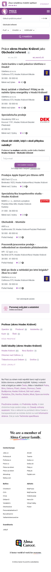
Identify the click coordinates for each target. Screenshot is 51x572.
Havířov (18, 394)
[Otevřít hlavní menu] (48, 11)
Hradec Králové (8, 351)
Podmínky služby (29, 404)
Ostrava (9, 388)
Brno (3, 388)
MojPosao (30, 489)
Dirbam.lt (6, 499)
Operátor (5, 329)
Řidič (15, 334)
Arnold (29, 453)
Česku (24, 385)
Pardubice (5, 394)
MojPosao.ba (31, 492)
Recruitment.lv (8, 514)
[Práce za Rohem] (8, 11)
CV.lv (4, 492)
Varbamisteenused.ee (10, 517)
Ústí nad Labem (33, 391)
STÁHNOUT (44, 4)
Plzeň (16, 388)
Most (32, 394)
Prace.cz (6, 464)
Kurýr (3, 334)
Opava (38, 394)
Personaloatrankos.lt (10, 510)
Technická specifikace (29, 416)
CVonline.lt (6, 489)
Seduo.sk (30, 464)
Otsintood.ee (7, 507)
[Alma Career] (25, 543)
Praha (46, 385)
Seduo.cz (30, 460)
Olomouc (31, 388)
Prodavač (19, 329)
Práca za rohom (8, 467)
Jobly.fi (5, 530)
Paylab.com (31, 474)
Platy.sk (29, 471)
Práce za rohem (8, 471)
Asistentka (34, 329)
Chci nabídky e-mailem (25, 165)
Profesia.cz (7, 460)
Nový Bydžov (27, 351)
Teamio (29, 456)
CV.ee (5, 496)
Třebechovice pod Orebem (12, 359)
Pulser (29, 507)
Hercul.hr (30, 499)
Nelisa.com (7, 478)
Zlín (12, 394)
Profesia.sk (7, 456)
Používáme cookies (9, 404)
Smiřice (33, 359)
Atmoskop (6, 474)
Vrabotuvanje (31, 496)
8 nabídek (27, 36)
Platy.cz (29, 467)
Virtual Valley (31, 503)
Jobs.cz (5, 453)
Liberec (23, 388)
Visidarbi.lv (7, 503)
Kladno (26, 394)
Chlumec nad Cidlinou (11, 355)
